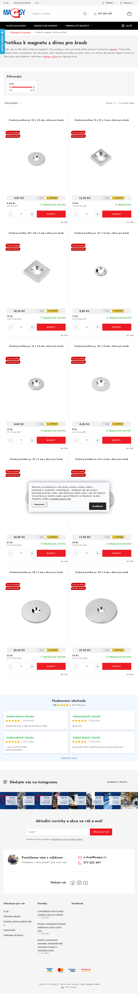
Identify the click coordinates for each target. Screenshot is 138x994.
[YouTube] (85, 883)
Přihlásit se (101, 832)
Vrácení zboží (9, 930)
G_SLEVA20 (52, 198)
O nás (6, 2)
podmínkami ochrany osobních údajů (66, 839)
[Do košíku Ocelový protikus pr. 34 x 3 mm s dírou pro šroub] (116, 553)
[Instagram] (79, 883)
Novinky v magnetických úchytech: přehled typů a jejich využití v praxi (52, 927)
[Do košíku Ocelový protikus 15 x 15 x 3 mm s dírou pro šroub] (116, 214)
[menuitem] (17, 26)
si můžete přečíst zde (60, 498)
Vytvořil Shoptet (71, 987)
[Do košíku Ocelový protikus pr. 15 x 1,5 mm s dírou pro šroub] (51, 440)
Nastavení (39, 504)
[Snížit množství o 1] (10, 214)
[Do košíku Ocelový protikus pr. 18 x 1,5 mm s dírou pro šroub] (116, 440)
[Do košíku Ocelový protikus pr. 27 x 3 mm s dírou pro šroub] (51, 553)
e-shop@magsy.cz (95, 857)
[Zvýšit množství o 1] (32, 214)
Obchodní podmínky (22, 2)
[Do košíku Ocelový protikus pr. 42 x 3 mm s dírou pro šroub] (51, 666)
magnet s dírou (50, 56)
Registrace (128, 2)
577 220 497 (104, 13)
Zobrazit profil (117, 782)
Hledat (85, 13)
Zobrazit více (69, 757)
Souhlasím (97, 506)
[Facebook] (72, 883)
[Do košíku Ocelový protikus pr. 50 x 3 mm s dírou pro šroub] (116, 666)
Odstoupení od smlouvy (13, 935)
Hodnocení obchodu (69, 700)
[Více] (126, 26)
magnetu (113, 49)
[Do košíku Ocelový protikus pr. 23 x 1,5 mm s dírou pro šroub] (51, 214)
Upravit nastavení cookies (89, 984)
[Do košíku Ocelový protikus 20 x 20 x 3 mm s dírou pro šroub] (51, 327)
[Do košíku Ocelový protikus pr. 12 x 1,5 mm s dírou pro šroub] (116, 327)
